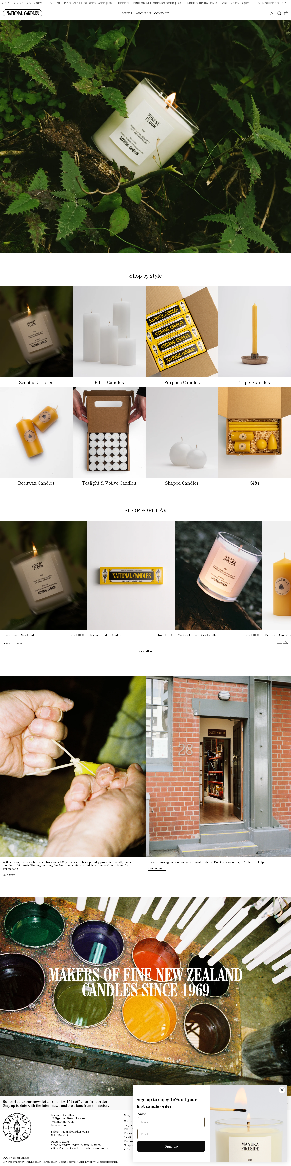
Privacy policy (50, 1161)
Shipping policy (86, 1161)
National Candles (20, 1157)
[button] (279, 13)
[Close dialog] (282, 1089)
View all (143, 651)
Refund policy (33, 1161)
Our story (9, 875)
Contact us (155, 868)
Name (142, 1113)
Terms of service (68, 1161)
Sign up (171, 1146)
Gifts (127, 1149)
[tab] (4, 643)
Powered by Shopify (13, 1161)
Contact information (107, 1161)
